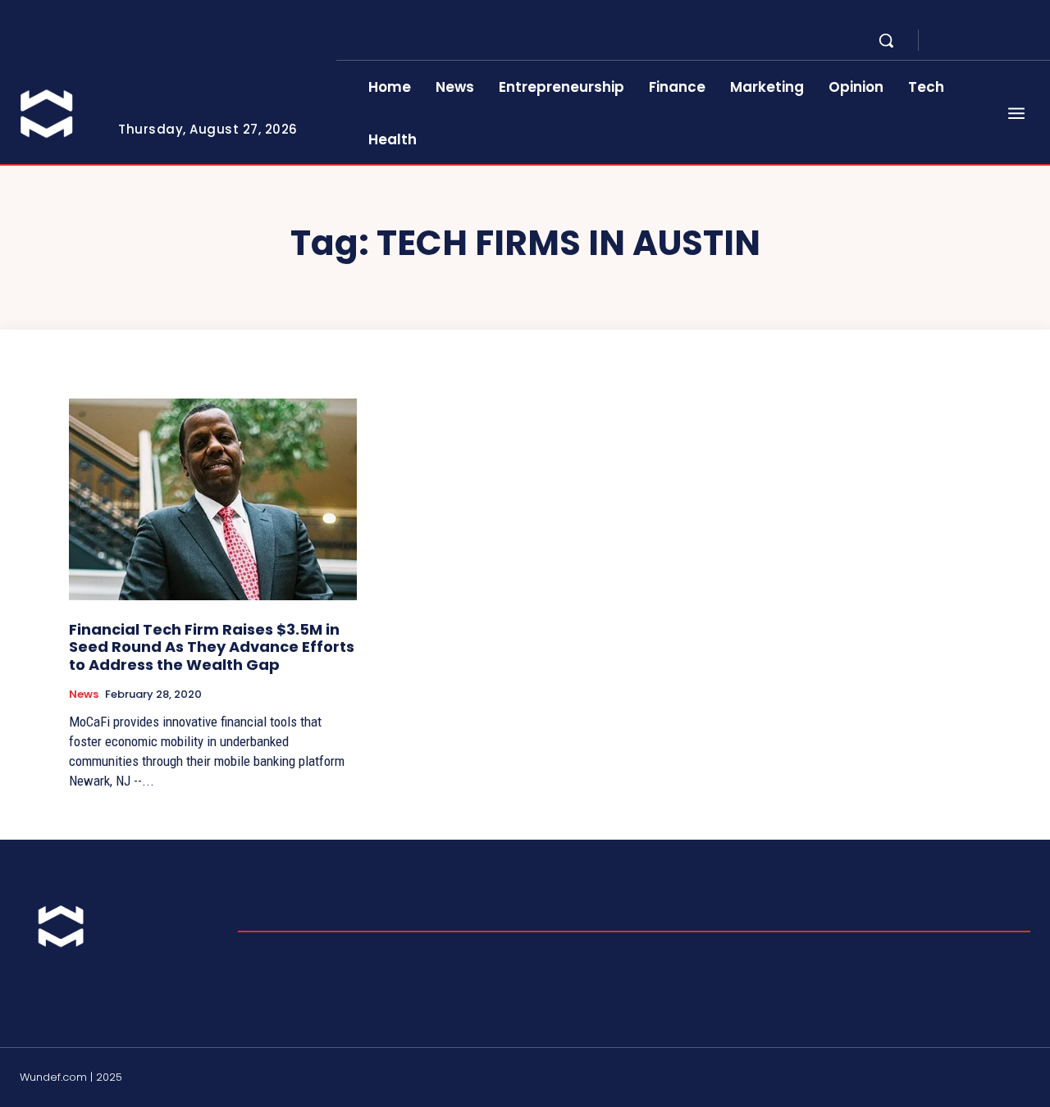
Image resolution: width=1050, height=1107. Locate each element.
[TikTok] (984, 1079)
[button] (886, 40)
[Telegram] (1004, 41)
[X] (1024, 41)
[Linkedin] (984, 41)
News (83, 694)
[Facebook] (945, 41)
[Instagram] (965, 41)
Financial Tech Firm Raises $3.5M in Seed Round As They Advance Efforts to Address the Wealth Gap (211, 647)
